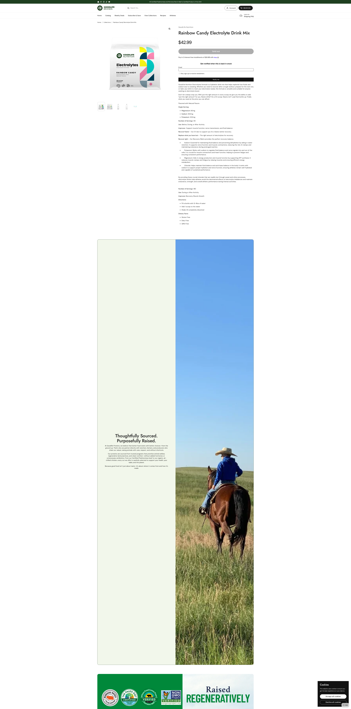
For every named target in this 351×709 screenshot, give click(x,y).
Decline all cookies (333, 702)
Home (99, 22)
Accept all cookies (333, 696)
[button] (246, 8)
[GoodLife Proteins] (105, 8)
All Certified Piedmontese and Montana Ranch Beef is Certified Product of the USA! (175, 2)
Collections (107, 22)
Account (232, 8)
